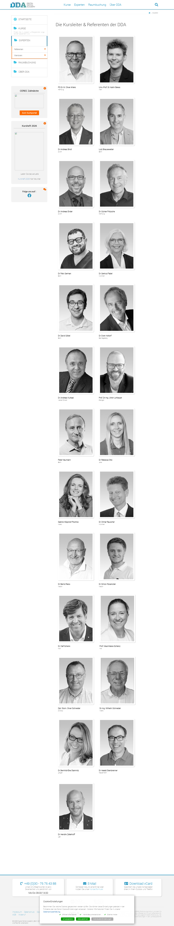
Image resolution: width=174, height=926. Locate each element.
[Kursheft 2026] (29, 151)
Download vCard (140, 883)
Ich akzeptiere (68, 919)
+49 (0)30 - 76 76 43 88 (40, 883)
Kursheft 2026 (24, 179)
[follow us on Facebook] (29, 196)
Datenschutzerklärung (51, 911)
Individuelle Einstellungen (102, 919)
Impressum (17, 912)
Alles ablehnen (83, 919)
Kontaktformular (96, 889)
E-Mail (91, 883)
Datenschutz (29, 912)
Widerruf (21, 914)
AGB (14, 914)
